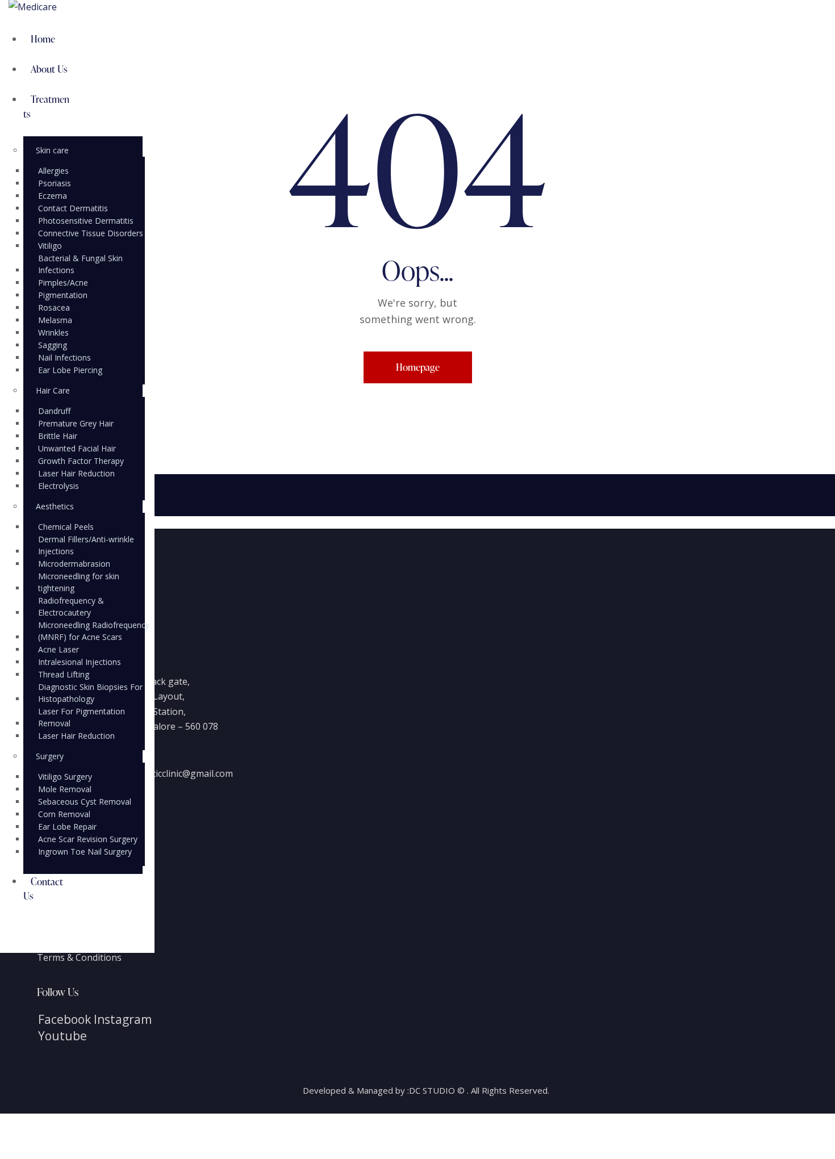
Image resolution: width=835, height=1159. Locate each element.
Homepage (418, 367)
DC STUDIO (432, 1090)
